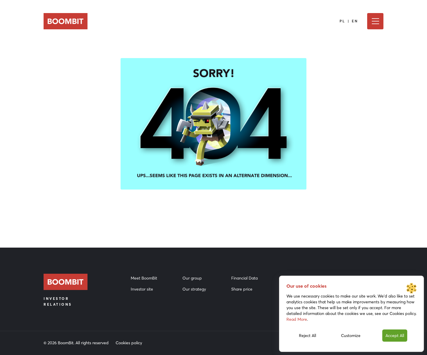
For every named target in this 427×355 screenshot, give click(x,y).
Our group (192, 278)
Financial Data (244, 278)
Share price (241, 289)
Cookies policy (129, 342)
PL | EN (349, 21)
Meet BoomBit (144, 278)
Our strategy (194, 289)
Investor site (142, 289)
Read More (296, 319)
